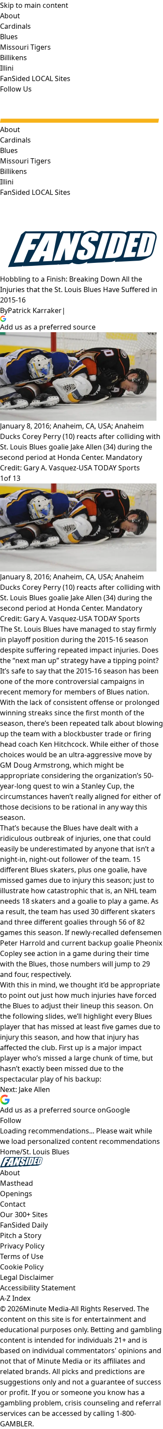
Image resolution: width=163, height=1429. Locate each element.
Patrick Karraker (35, 310)
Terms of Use (21, 1256)
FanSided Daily (24, 1225)
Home (10, 1152)
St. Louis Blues (46, 1152)
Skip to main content (34, 5)
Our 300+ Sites (24, 1214)
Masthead (16, 1183)
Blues (9, 150)
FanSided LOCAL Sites (35, 192)
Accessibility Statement (38, 1288)
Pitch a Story (20, 1235)
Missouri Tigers (25, 161)
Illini (6, 182)
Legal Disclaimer (27, 1277)
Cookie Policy (21, 1267)
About (10, 129)
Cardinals (15, 140)
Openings (16, 1193)
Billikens (13, 171)
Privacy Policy (22, 1246)
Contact (13, 1204)
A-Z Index (15, 1298)
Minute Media (46, 1308)
